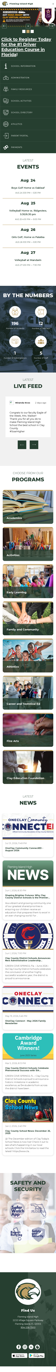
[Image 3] (32, 31)
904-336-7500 (28, 1304)
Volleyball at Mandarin (28, 236)
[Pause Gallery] (28, 26)
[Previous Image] (4, 26)
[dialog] (28, 483)
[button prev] (22, 421)
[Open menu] (53, 3)
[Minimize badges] (40, 9)
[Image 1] (23, 31)
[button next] (34, 421)
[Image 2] (28, 31)
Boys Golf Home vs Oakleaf (28, 164)
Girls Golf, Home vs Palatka (28, 213)
